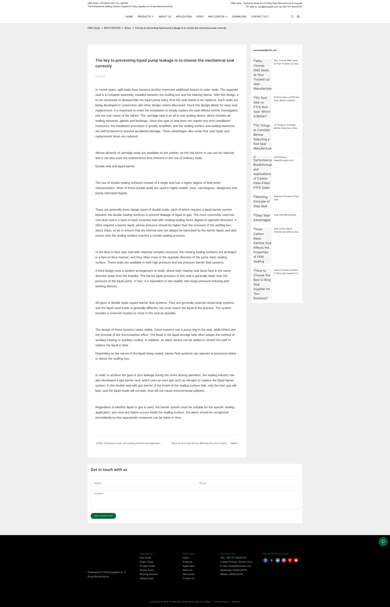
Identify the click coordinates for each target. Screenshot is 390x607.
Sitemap (235, 601)
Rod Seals (145, 557)
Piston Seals (146, 562)
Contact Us (189, 578)
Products (187, 562)
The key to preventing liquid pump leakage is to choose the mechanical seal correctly (180, 28)
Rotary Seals (147, 570)
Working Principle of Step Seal (286, 198)
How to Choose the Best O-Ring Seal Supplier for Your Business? (286, 272)
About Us (188, 570)
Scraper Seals (147, 566)
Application (189, 566)
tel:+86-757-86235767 (290, 6)
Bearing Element (149, 574)
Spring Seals (147, 578)
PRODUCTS (146, 553)
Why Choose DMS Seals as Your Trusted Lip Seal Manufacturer (286, 62)
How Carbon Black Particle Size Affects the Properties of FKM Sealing (287, 230)
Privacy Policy (221, 601)
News (128, 28)
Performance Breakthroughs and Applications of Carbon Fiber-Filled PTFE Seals (285, 159)
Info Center (189, 574)
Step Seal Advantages (285, 214)
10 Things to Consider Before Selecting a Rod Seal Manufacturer (285, 127)
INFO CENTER (112, 28)
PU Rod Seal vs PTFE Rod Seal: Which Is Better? (287, 99)
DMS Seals (94, 28)
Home (186, 557)
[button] (268, 16)
